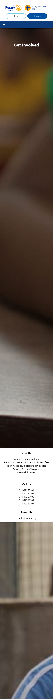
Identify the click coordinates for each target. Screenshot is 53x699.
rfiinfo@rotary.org (26, 518)
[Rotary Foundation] (26, 7)
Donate (37, 16)
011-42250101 (26, 490)
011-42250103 (26, 496)
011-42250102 (26, 493)
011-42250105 (26, 503)
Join (16, 16)
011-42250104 (26, 500)
